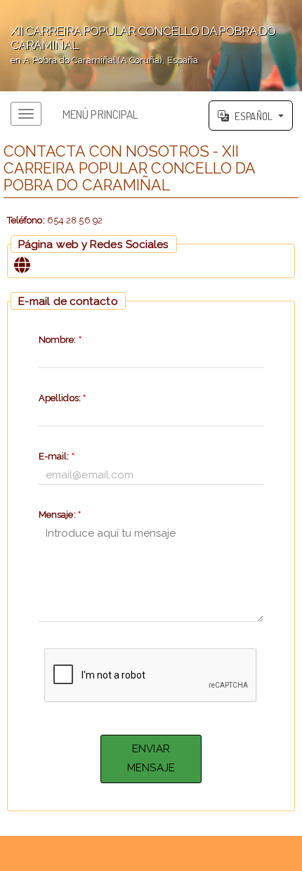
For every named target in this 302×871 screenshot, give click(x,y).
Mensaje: (60, 514)
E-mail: (56, 456)
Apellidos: (62, 398)
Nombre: (60, 339)
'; (137, 44)
